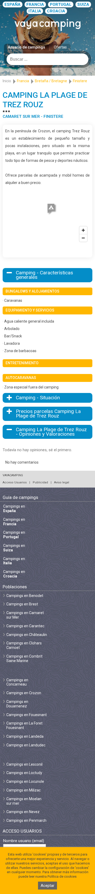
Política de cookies (62, 876)
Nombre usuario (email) (23, 841)
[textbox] (47, 59)
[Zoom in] (83, 230)
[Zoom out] (83, 238)
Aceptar (47, 885)
